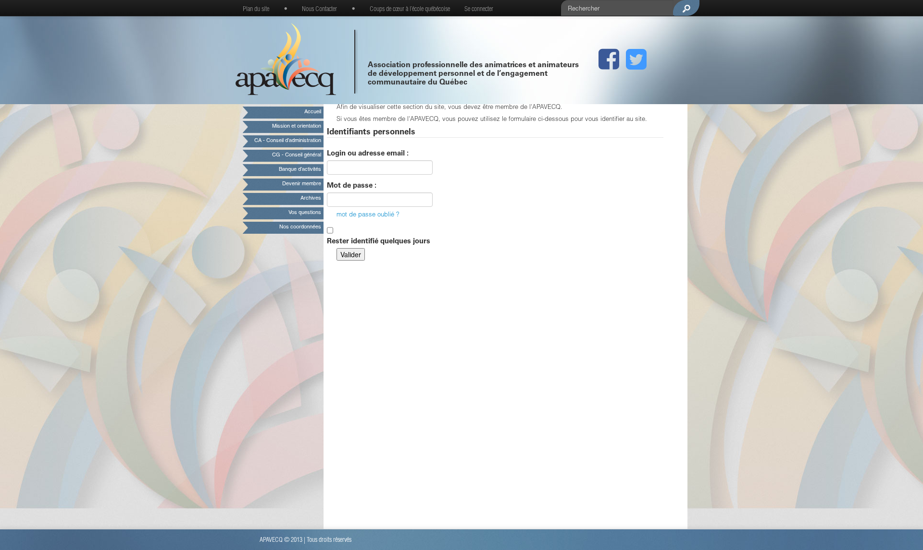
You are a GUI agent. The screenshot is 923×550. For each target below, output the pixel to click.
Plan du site (256, 9)
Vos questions (304, 212)
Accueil (312, 112)
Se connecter (478, 9)
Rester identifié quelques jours (378, 241)
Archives (310, 198)
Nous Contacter (319, 9)
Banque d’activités (300, 169)
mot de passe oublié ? (368, 215)
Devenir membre (301, 184)
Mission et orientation (296, 126)
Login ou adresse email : (368, 153)
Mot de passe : (351, 186)
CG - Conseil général (296, 155)
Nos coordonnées (300, 227)
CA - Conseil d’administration (287, 140)
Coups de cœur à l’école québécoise (410, 9)
